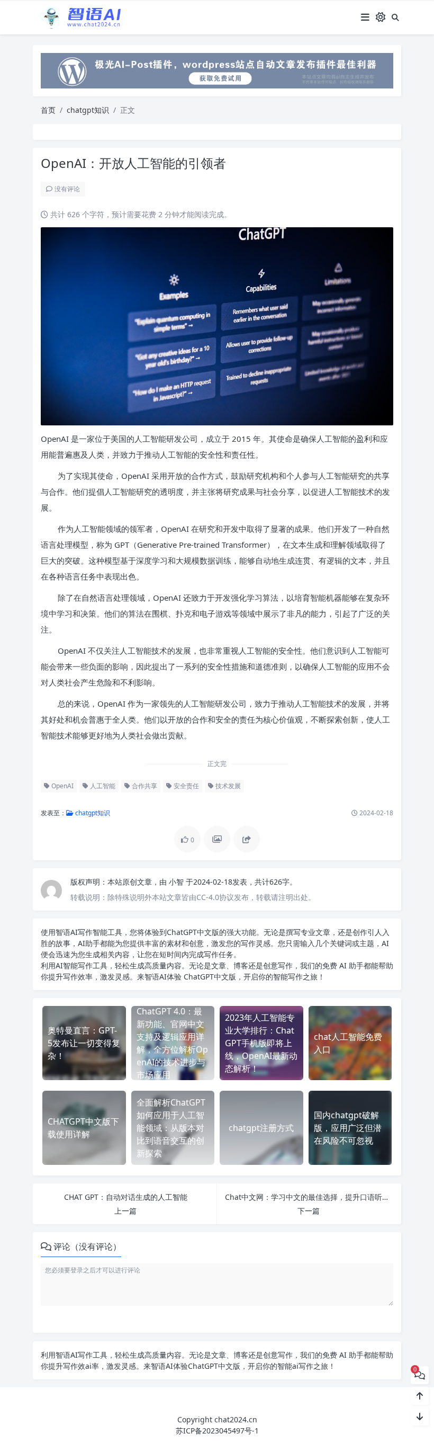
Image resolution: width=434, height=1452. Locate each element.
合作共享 (143, 785)
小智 (177, 882)
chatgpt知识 (88, 110)
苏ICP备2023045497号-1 (217, 1431)
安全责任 (185, 785)
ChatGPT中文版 (209, 977)
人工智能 (101, 785)
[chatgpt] (217, 70)
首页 (48, 110)
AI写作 (81, 932)
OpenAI (62, 785)
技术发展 (227, 785)
